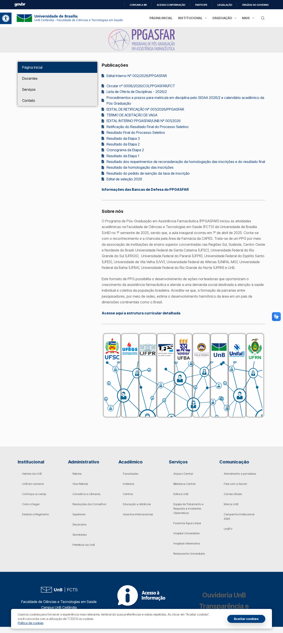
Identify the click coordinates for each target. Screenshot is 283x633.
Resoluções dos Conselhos (89, 504)
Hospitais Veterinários (186, 543)
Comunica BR (138, 4)
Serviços (29, 89)
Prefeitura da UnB (84, 544)
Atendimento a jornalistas (240, 473)
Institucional (190, 18)
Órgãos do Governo (255, 4)
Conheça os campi (34, 494)
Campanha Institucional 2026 (239, 516)
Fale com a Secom (235, 484)
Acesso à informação (171, 4)
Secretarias (80, 534)
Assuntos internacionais (138, 514)
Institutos (128, 484)
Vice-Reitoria (80, 484)
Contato (28, 100)
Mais (246, 18)
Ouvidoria (224, 595)
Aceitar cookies (246, 619)
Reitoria (77, 473)
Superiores (79, 514)
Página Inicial (160, 18)
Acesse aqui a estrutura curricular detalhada (141, 313)
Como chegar (31, 504)
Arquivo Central (183, 473)
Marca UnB (231, 504)
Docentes (30, 78)
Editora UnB (180, 494)
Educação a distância (137, 504)
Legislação (224, 4)
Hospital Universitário (186, 533)
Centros (128, 494)
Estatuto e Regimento (35, 514)
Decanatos (79, 524)
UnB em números (33, 484)
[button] (5, 18)
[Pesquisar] (262, 18)
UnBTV (228, 529)
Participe (201, 4)
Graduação (222, 18)
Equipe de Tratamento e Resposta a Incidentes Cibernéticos (188, 508)
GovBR (19, 4)
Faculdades (130, 473)
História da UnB (32, 473)
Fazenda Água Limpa (187, 523)
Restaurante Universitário (189, 553)
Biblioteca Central (184, 484)
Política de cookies (30, 623)
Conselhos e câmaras (86, 494)
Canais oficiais (233, 494)
